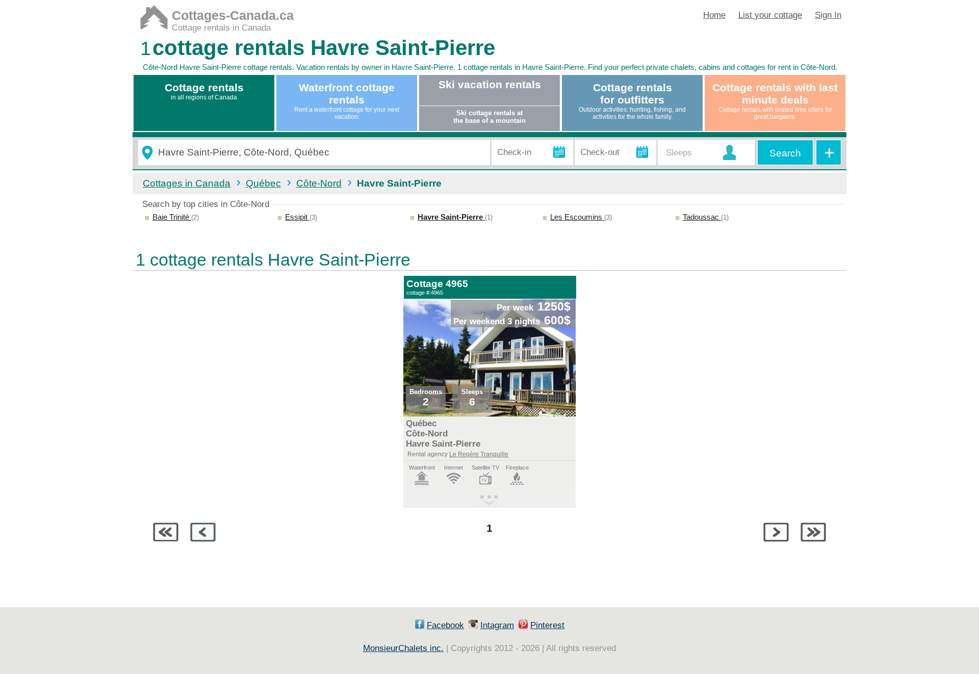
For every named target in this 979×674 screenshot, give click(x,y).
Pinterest (547, 625)
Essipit (297, 217)
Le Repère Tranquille (478, 454)
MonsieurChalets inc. (403, 648)
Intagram (497, 625)
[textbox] (320, 153)
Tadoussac (702, 217)
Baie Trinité (171, 217)
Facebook (445, 625)
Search (785, 153)
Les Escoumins (577, 217)
